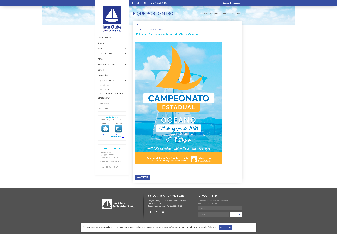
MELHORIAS (105, 89)
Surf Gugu (120, 120)
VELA (100, 48)
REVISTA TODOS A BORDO (111, 93)
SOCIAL (101, 70)
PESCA (101, 59)
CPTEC (103, 120)
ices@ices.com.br (157, 206)
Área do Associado (232, 3)
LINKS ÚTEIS (103, 103)
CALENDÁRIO (103, 75)
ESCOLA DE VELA (105, 54)
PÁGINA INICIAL (105, 37)
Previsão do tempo (112, 117)
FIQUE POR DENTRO (106, 81)
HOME (206, 13)
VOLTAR (144, 177)
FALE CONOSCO (104, 109)
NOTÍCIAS (104, 85)
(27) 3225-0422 (159, 3)
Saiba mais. (212, 227)
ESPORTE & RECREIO (107, 64)
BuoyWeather (111, 120)
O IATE (101, 43)
